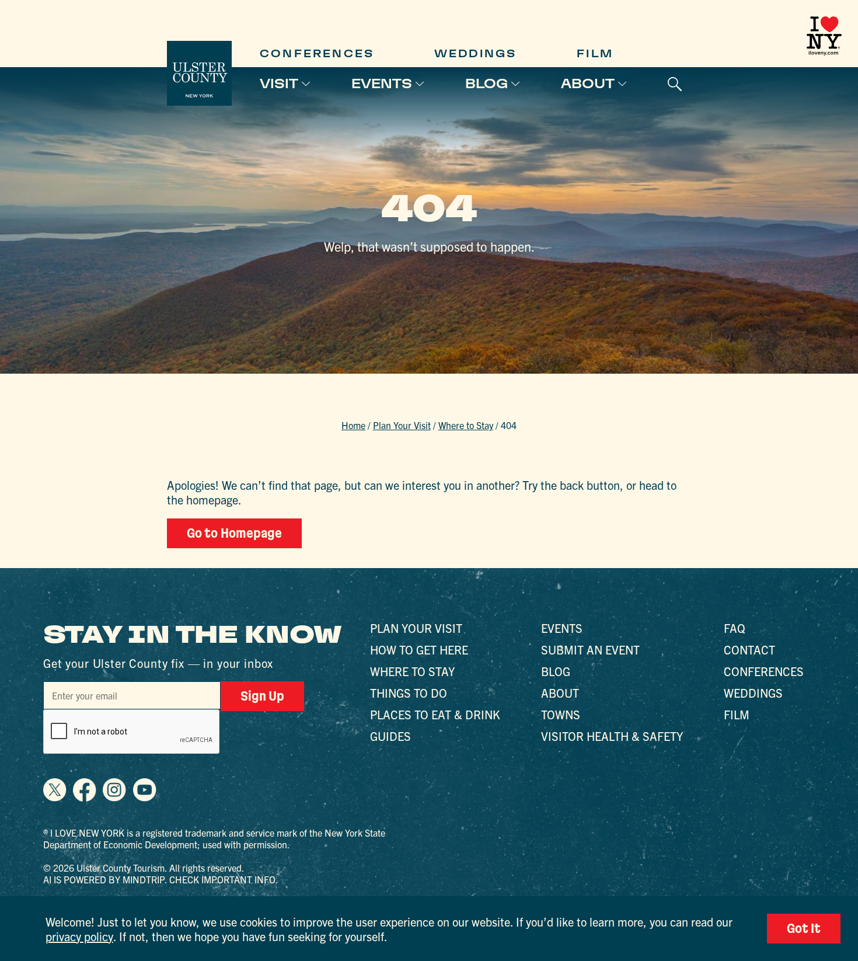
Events (381, 83)
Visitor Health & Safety (612, 736)
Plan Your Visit (402, 425)
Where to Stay (465, 425)
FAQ (734, 628)
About (588, 83)
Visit (279, 83)
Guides (390, 736)
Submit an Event (590, 649)
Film (595, 53)
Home (353, 425)
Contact (749, 649)
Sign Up (262, 696)
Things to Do (408, 692)
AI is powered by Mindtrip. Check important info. (160, 879)
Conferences (317, 53)
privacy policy (79, 936)
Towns (560, 714)
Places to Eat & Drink (435, 714)
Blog (486, 83)
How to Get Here (419, 649)
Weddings (475, 53)
